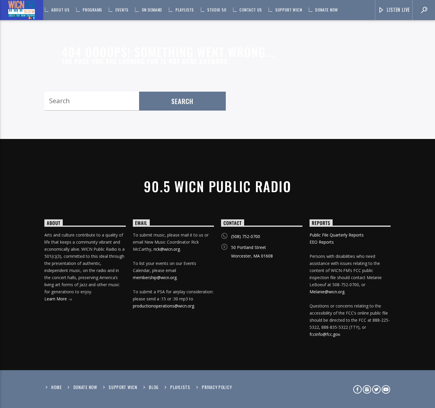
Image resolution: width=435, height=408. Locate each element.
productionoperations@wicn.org (163, 306)
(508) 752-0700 (245, 236)
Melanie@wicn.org (327, 291)
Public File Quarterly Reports (337, 235)
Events (121, 10)
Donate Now (326, 10)
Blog (154, 387)
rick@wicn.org (167, 249)
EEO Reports (322, 242)
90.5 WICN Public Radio (217, 186)
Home (56, 387)
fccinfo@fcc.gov (325, 334)
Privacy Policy (217, 387)
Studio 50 (216, 10)
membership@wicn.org (155, 277)
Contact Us (250, 10)
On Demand (152, 10)
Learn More (56, 299)
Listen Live (398, 9)
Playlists (184, 10)
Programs (92, 10)
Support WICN (288, 10)
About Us (60, 10)
